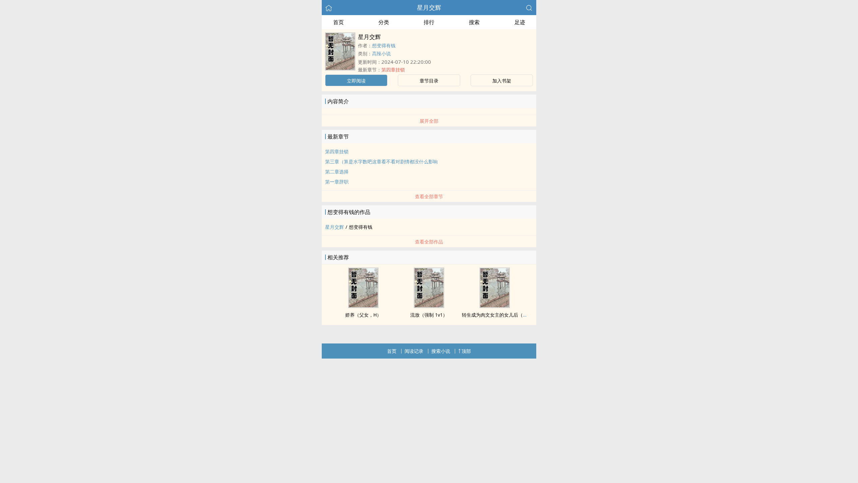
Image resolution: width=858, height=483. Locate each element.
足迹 (519, 22)
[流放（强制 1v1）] (429, 306)
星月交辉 (429, 7)
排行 (429, 22)
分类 (383, 22)
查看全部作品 (429, 241)
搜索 (474, 22)
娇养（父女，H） (363, 315)
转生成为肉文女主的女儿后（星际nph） (504, 315)
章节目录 (429, 80)
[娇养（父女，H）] (363, 306)
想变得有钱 (383, 45)
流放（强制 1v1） (428, 315)
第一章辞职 (337, 181)
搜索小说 (440, 351)
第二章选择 (337, 171)
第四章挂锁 (393, 69)
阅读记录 (414, 351)
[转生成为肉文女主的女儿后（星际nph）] (495, 306)
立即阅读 (356, 80)
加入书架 (501, 80)
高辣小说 (381, 53)
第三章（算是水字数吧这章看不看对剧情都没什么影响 (381, 161)
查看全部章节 (429, 196)
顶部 (466, 351)
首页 (338, 22)
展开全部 (429, 121)
